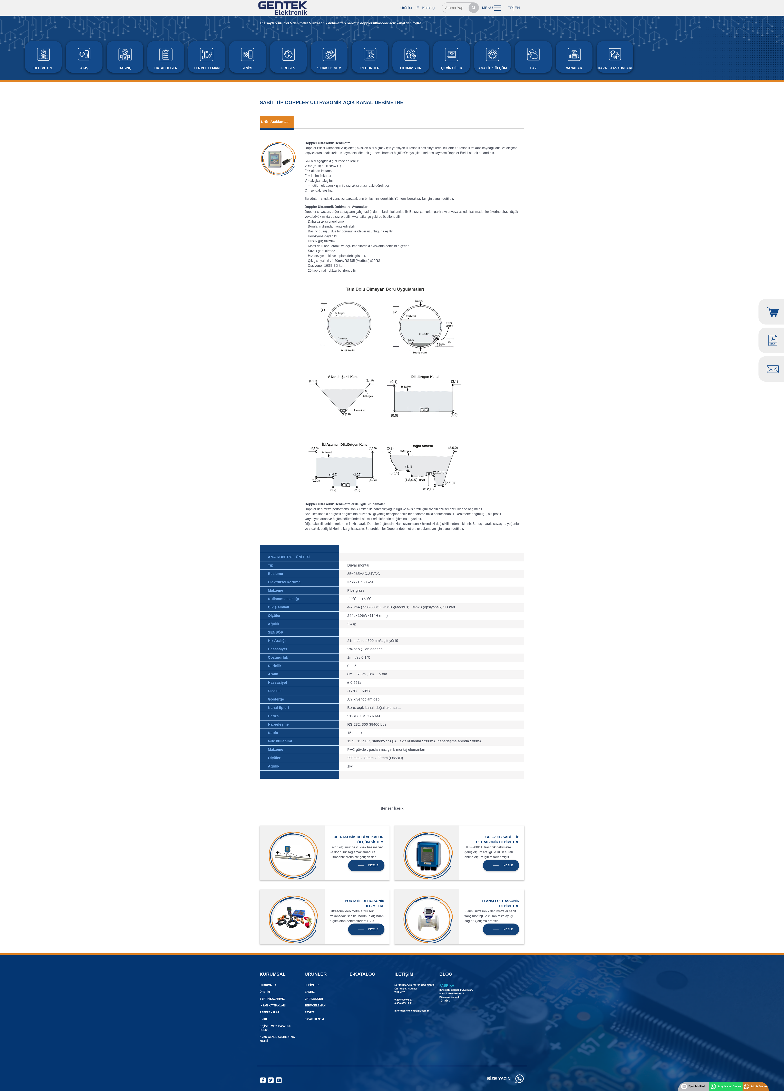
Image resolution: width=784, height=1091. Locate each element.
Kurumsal (272, 974)
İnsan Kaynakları (273, 1005)
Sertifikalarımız (272, 998)
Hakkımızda (268, 985)
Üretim (265, 991)
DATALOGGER (314, 998)
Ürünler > (285, 23)
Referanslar (270, 1012)
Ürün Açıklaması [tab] (275, 122)
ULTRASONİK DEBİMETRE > (329, 23)
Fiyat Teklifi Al (696, 1086)
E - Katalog (425, 8)
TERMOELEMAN (315, 1005)
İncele (373, 865)
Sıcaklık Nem (314, 1019)
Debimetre (312, 985)
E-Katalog (362, 974)
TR (510, 8)
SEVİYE (310, 1012)
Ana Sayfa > (268, 23)
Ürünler (406, 8)
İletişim (403, 974)
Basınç (310, 991)
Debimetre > (302, 23)
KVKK (263, 1019)
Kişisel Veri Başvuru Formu (275, 1028)
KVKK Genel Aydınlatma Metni (277, 1039)
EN (517, 8)
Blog (445, 974)
